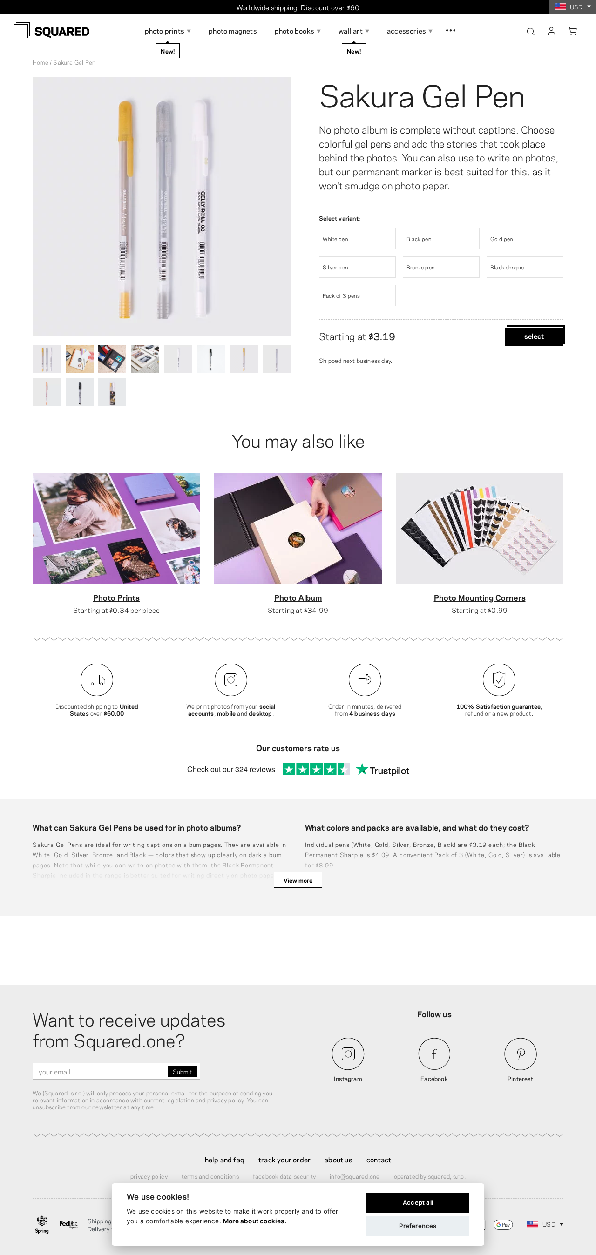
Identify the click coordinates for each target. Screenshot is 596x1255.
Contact (378, 1159)
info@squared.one (354, 1176)
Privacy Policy (149, 1176)
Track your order (284, 1159)
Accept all (418, 1202)
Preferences (417, 1225)
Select (534, 335)
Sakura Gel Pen (422, 93)
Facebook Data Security (284, 1176)
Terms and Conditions (210, 1176)
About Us (338, 1159)
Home (40, 62)
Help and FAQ (224, 1159)
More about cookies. (254, 1221)
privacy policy (225, 1099)
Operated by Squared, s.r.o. (430, 1176)
